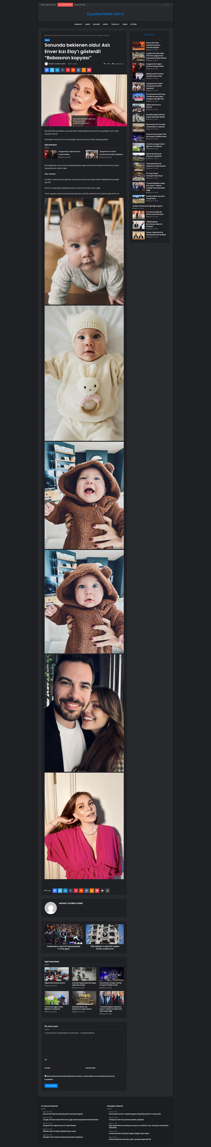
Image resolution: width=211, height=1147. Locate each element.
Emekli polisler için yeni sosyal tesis (155, 197)
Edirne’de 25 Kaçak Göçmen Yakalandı (154, 155)
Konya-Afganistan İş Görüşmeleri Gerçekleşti (156, 233)
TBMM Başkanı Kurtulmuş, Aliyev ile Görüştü (154, 224)
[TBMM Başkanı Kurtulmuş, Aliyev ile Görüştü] (139, 225)
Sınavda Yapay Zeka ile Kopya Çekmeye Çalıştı (84, 984)
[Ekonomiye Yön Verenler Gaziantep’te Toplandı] (139, 127)
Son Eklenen (149, 35)
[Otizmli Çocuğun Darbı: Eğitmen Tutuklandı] (57, 998)
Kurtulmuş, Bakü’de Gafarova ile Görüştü (154, 213)
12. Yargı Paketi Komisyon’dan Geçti (154, 174)
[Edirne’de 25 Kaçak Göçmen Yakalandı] (139, 157)
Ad (46, 1059)
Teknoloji (115, 24)
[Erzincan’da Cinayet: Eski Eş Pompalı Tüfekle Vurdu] (112, 974)
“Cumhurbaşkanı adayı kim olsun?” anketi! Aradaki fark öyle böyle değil (111, 1009)
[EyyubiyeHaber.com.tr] (105, 14)
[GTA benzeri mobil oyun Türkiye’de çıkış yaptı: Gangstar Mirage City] (139, 97)
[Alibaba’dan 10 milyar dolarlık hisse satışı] (139, 77)
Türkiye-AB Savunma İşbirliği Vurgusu (147, 206)
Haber (87, 24)
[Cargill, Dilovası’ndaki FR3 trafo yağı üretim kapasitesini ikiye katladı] (139, 56)
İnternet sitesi (90, 1068)
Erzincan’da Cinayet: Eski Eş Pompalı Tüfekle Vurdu (110, 984)
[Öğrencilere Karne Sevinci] (57, 974)
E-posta (48, 1068)
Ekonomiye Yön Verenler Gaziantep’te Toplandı (155, 125)
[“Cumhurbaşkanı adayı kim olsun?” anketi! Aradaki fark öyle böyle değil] (112, 998)
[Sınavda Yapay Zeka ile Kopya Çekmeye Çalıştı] (84, 974)
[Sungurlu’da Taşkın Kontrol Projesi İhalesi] (51, 154)
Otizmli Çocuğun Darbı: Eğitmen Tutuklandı (54, 1008)
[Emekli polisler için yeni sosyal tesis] (139, 199)
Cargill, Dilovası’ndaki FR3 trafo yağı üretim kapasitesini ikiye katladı (156, 55)
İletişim (133, 24)
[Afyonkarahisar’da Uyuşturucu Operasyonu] (84, 998)
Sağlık (105, 24)
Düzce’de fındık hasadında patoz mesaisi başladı (153, 45)
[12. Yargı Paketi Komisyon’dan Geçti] (139, 176)
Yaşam (124, 24)
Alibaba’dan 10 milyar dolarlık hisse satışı (87, 5)
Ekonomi (96, 24)
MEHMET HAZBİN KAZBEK (57, 64)
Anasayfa (78, 24)
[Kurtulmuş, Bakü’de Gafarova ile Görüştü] (139, 215)
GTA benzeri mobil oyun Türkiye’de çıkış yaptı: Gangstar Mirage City (155, 96)
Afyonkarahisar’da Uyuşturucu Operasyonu (82, 1008)
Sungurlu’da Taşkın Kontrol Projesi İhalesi (155, 65)
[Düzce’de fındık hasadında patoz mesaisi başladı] (139, 46)
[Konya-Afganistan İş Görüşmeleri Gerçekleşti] (139, 235)
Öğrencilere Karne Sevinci (55, 983)
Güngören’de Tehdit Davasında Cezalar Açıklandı (154, 85)
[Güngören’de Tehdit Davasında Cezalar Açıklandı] (92, 154)
